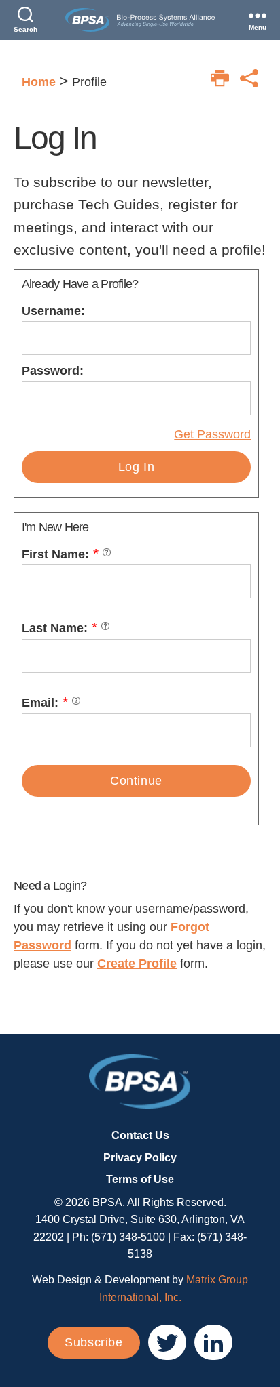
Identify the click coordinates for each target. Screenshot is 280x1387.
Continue (136, 780)
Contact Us (140, 1135)
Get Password (212, 434)
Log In (136, 467)
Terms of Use (140, 1179)
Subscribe (93, 1342)
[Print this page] (220, 78)
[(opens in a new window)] (167, 1342)
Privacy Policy (140, 1157)
